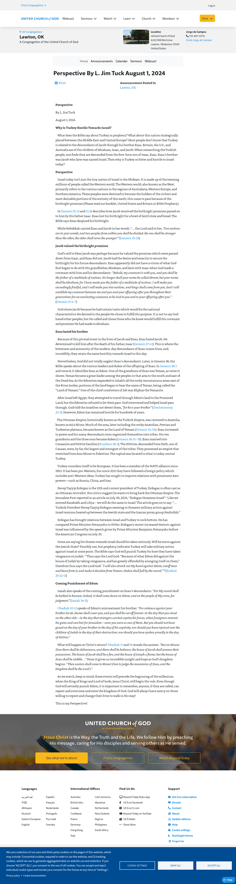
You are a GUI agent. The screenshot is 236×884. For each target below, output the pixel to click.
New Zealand (102, 813)
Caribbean (76, 813)
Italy (72, 835)
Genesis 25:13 (70, 211)
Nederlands (52, 807)
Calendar (122, 61)
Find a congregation (117, 758)
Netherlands (101, 807)
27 (87, 211)
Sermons (136, 61)
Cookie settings (137, 865)
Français (50, 802)
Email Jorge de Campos (199, 40)
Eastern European (31, 819)
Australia (75, 796)
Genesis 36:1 (168, 366)
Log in (211, 5)
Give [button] (205, 18)
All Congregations (32, 31)
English (26, 824)
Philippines (101, 824)
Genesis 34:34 (145, 429)
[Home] (40, 18)
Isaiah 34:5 (79, 600)
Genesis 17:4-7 (66, 302)
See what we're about (61, 758)
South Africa (101, 830)
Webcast (68, 18)
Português (51, 813)
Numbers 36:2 (108, 444)
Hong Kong (76, 830)
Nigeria (99, 819)
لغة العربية (27, 796)
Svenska (50, 824)
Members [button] (168, 18)
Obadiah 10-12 (67, 608)
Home (84, 61)
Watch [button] (108, 18)
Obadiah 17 (115, 645)
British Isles (76, 802)
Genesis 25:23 (129, 238)
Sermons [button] (87, 18)
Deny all (176, 865)
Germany (75, 824)
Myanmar (100, 802)
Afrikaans (27, 807)
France (74, 819)
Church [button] (146, 18)
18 (130, 645)
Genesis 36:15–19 (128, 439)
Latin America (102, 796)
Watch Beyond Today (174, 758)
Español (50, 796)
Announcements (102, 61)
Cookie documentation (34, 875)
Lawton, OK (128, 87)
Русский (51, 819)
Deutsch (26, 813)
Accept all (213, 865)
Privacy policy (13, 875)
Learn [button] (127, 18)
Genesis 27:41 (143, 344)
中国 (24, 802)
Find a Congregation (32, 5)
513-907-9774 (197, 35)
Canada (74, 807)
